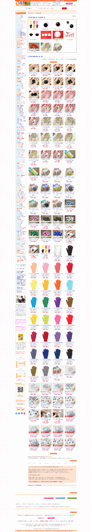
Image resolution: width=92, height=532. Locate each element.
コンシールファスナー (21, 157)
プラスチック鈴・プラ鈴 (21, 75)
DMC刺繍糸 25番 (20, 109)
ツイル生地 (19, 224)
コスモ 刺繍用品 (20, 111)
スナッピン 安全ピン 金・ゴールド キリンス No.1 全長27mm (34, 160)
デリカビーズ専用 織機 (21, 58)
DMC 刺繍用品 (19, 107)
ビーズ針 (24, 194)
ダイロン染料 (19, 212)
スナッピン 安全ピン (45, 51)
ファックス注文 (47, 5)
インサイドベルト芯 (20, 152)
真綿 (21, 234)
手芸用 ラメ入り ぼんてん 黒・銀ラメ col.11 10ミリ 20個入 (45, 225)
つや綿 (18, 234)
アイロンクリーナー (20, 187)
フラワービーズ (20, 50)
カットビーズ (23, 48)
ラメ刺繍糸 (23, 118)
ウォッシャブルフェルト (21, 21)
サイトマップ (19, 290)
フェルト (23, 308)
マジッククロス (21, 312)
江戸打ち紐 (19, 168)
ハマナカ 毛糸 (19, 82)
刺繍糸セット (19, 118)
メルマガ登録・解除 (20, 268)
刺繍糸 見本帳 (19, 119)
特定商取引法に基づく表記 (56, 5)
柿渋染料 (18, 211)
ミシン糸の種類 (20, 204)
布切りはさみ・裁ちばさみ (21, 149)
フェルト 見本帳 (20, 15)
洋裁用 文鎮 (19, 142)
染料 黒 (18, 209)
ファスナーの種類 (20, 154)
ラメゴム (18, 178)
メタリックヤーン (20, 174)
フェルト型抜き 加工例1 (21, 33)
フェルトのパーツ (20, 29)
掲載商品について (20, 278)
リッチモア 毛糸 (20, 84)
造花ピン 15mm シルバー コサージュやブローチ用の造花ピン (46, 178)
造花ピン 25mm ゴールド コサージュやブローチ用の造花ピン (58, 193)
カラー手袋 (19, 62)
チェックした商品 (47, 3)
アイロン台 (23, 186)
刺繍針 (21, 194)
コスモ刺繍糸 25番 (20, 112)
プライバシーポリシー (58, 515)
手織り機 (21, 96)
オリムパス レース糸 (20, 101)
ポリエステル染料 (20, 215)
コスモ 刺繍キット (20, 124)
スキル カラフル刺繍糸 (21, 116)
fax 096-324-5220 (48, 531)
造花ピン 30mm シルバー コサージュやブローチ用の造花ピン (34, 209)
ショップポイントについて (21, 274)
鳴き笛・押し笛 (20, 77)
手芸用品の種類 (38, 13)
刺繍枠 (21, 120)
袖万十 (20, 139)
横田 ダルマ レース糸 (21, 103)
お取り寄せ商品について (21, 279)
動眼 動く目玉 (19, 69)
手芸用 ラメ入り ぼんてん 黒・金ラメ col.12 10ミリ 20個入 (57, 225)
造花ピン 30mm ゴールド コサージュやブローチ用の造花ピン (58, 376)
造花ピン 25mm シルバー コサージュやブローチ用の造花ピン (46, 193)
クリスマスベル (23, 74)
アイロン (18, 186)
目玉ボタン (19, 70)
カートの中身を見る (56, 3)
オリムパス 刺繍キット (21, 126)
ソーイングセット (20, 148)
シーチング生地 (20, 222)
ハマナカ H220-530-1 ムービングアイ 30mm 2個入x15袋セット (46, 419)
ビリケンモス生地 (20, 220)
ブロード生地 (19, 223)
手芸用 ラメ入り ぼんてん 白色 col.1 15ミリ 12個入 (70, 225)
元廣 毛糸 (18, 89)
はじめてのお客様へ (36, 2)
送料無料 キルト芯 (20, 239)
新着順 (75, 59)
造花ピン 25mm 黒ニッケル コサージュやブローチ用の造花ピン (70, 193)
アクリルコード (20, 170)
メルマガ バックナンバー (21, 289)
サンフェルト (19, 18)
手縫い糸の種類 (20, 205)
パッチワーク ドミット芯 (21, 242)
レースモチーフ (20, 104)
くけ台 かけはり (20, 135)
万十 (18, 139)
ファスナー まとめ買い (21, 161)
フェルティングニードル (21, 39)
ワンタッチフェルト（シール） (21, 22)
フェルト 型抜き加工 (20, 32)
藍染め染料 (18, 216)
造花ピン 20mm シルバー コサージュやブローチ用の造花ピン (58, 178)
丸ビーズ (18, 48)
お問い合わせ (19, 291)
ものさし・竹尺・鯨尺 (21, 150)
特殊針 (18, 194)
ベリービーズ (19, 51)
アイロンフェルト (20, 24)
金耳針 (18, 193)
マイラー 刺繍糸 (20, 115)
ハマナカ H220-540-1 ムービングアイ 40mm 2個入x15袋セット (58, 419)
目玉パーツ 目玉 (58, 29)
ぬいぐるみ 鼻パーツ (33, 39)
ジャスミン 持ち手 (20, 246)
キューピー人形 (69, 39)
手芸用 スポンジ (20, 235)
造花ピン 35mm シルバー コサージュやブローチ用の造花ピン (58, 209)
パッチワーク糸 (20, 145)
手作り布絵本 (19, 306)
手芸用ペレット (20, 67)
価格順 (72, 59)
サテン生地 (19, 226)
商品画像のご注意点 (20, 276)
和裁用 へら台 (19, 134)
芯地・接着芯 (19, 230)
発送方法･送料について (37, 5)
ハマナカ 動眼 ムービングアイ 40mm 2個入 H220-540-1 (34, 254)
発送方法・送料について (21, 283)
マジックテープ (20, 311)
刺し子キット (19, 131)
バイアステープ (20, 171)
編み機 (18, 96)
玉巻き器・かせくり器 (21, 97)
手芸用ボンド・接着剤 (21, 63)
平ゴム (18, 176)
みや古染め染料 (20, 213)
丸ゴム (21, 176)
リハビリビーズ (20, 52)
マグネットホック (20, 164)
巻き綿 (24, 234)
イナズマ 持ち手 (20, 245)
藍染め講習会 (23, 216)
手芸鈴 (18, 74)
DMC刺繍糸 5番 (20, 108)
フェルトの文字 (20, 28)
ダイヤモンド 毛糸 (20, 88)
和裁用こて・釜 (20, 137)
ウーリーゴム (19, 182)
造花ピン (57, 51)
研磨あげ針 (22, 193)
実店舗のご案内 (20, 287)
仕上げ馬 (18, 141)
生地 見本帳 (19, 219)
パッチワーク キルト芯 (21, 241)
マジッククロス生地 (20, 228)
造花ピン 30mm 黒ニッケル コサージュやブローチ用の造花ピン (46, 209)
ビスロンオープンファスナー (21, 160)
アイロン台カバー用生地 (21, 227)
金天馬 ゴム (19, 183)
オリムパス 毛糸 (20, 86)
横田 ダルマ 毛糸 (20, 85)
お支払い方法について (37, 3)
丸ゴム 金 (18, 179)
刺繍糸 (17, 310)
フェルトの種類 (20, 17)
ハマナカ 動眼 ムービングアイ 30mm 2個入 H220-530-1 (70, 239)
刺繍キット (19, 122)
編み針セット (19, 99)
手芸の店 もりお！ (31, 13)
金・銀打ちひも (20, 167)
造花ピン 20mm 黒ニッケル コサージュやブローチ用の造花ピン (34, 193)
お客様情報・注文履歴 (57, 2)
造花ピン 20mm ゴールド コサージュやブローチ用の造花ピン (70, 178)
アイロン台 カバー (20, 189)
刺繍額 (24, 120)
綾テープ (18, 172)
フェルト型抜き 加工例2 (21, 35)
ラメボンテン (33, 51)
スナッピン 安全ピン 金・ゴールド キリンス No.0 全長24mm (70, 143)
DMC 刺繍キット (20, 123)
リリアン (22, 172)
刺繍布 (18, 120)
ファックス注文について (21, 275)
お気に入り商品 (20, 272)
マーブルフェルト (20, 25)
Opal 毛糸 (18, 90)
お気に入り (46, 2)
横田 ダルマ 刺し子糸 (21, 130)
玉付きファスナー (20, 156)
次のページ (63, 59)
